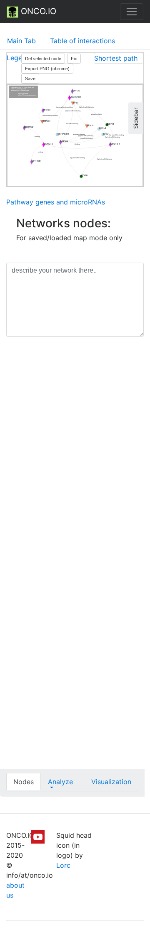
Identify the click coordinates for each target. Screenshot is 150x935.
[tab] (118, 58)
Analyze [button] (60, 782)
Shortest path (116, 58)
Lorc (63, 865)
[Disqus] (75, 460)
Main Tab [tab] (21, 41)
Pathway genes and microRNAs (55, 202)
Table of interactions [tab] (82, 41)
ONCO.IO (37, 11)
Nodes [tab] (23, 782)
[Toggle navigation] (131, 11)
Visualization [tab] (111, 782)
